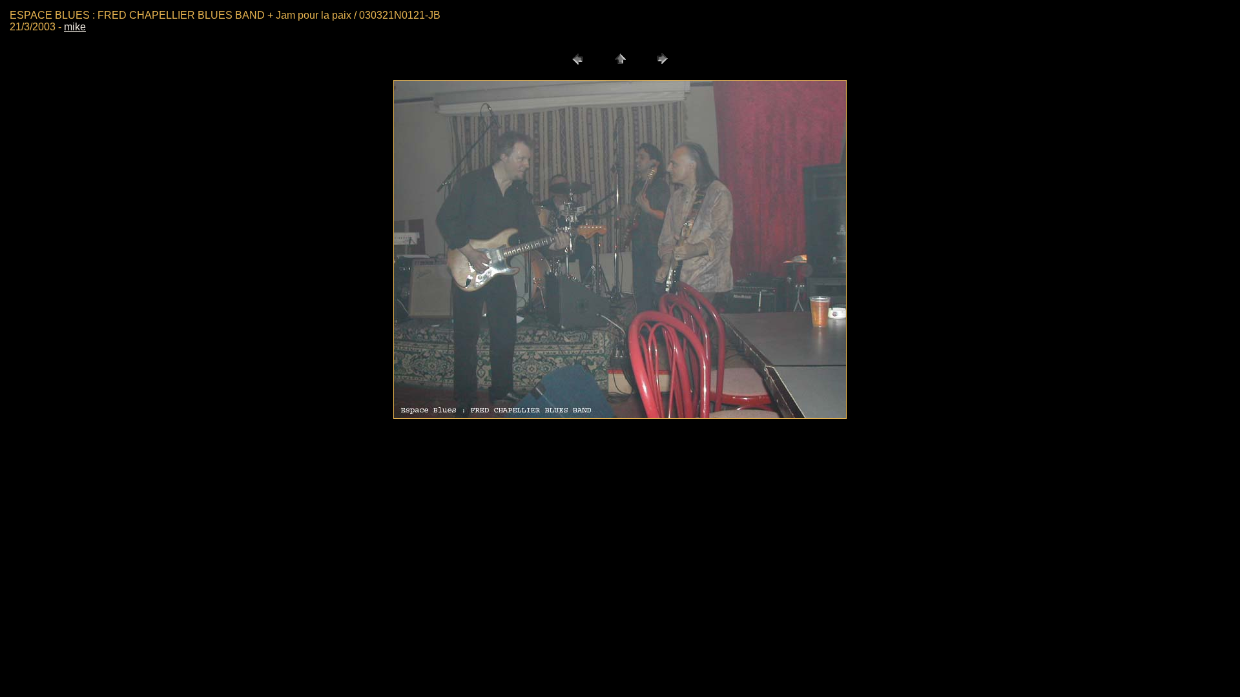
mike (75, 26)
